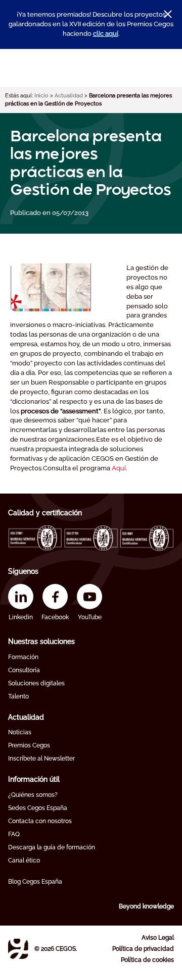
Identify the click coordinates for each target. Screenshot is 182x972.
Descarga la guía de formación (51, 847)
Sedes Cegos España (37, 808)
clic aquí (105, 33)
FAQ (14, 834)
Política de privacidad (143, 948)
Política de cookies (147, 959)
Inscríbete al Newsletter (41, 758)
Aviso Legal (158, 937)
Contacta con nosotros (40, 821)
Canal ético (24, 860)
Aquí (119, 468)
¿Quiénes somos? (33, 794)
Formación (23, 657)
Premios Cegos (29, 745)
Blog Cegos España (35, 881)
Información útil (34, 779)
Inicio (41, 95)
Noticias (19, 732)
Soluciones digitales (36, 683)
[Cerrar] (168, 14)
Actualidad (69, 95)
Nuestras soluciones (41, 641)
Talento (18, 696)
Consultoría (24, 670)
